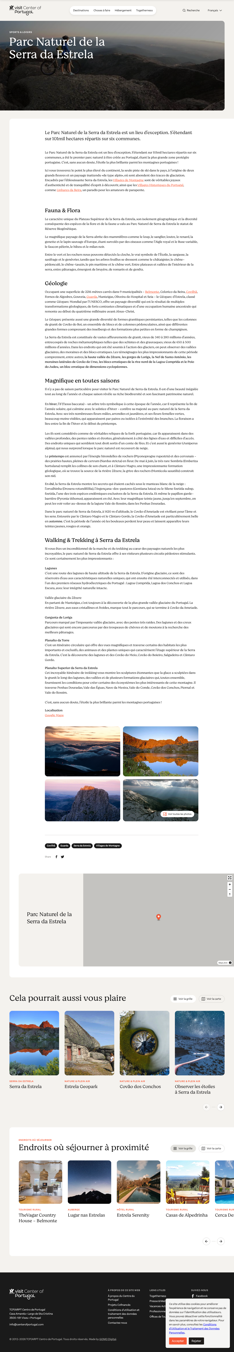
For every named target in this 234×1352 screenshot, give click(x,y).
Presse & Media (159, 1301)
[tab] (183, 999)
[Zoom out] (229, 889)
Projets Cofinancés (119, 1305)
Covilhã (191, 292)
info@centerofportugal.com (26, 1324)
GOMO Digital (107, 1339)
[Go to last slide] (206, 1241)
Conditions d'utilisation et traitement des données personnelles (123, 1313)
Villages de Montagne (128, 180)
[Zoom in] (229, 884)
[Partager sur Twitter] (62, 857)
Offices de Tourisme (161, 1316)
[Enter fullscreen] (229, 877)
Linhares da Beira (69, 190)
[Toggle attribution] (230, 963)
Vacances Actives (160, 1306)
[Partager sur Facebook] (56, 857)
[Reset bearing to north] (229, 894)
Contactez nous (117, 1323)
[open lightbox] (82, 751)
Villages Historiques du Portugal (160, 185)
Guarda (92, 297)
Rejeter (196, 1341)
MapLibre (223, 962)
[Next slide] (221, 1107)
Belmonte (152, 292)
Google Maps (54, 715)
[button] (215, 10)
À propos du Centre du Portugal (121, 1297)
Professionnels (159, 1311)
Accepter (178, 1341)
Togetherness (158, 1296)
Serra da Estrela (82, 845)
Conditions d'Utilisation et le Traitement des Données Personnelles (194, 1328)
